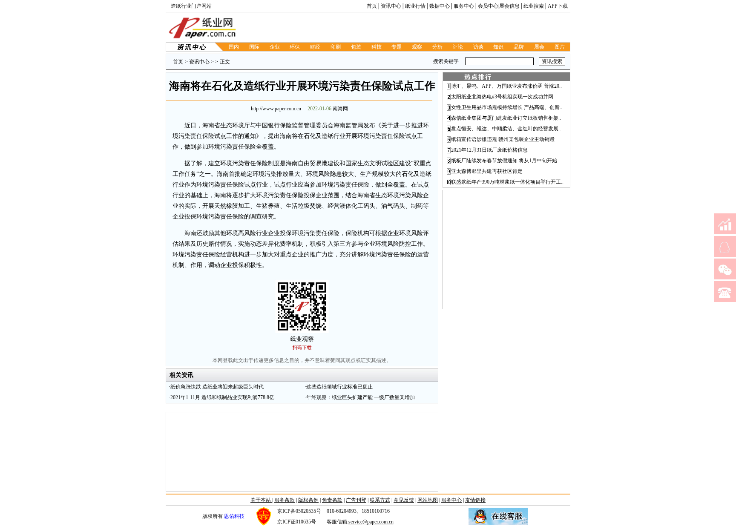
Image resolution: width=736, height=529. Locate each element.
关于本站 (261, 500)
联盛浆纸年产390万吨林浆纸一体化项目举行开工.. (507, 182)
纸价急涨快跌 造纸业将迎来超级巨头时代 (217, 387)
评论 (458, 47)
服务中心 (464, 6)
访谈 (478, 47)
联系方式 (380, 500)
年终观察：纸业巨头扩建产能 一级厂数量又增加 (360, 397)
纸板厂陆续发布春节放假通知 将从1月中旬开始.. (505, 161)
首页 (372, 6)
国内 (234, 47)
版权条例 (308, 500)
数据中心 (439, 6)
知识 (498, 47)
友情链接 (475, 500)
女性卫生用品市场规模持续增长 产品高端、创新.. (506, 107)
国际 (254, 47)
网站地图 (427, 500)
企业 (275, 47)
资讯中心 (391, 6)
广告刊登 (356, 500)
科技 (376, 47)
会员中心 (488, 6)
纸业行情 (415, 6)
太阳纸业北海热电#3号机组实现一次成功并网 (502, 97)
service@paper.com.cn (371, 522)
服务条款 (284, 500)
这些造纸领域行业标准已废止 (339, 387)
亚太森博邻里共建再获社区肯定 (487, 171)
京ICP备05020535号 (299, 511)
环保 (295, 47)
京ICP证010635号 (296, 522)
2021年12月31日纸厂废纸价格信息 (489, 150)
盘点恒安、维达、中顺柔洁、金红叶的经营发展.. (506, 129)
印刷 (336, 47)
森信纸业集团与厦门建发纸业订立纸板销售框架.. (506, 118)
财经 (315, 47)
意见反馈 (404, 500)
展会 (539, 47)
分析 (437, 47)
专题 (396, 47)
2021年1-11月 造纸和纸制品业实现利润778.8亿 (222, 397)
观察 (417, 47)
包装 (356, 47)
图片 (560, 47)
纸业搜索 (533, 6)
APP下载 (558, 6)
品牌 (519, 47)
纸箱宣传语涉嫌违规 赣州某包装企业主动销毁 (503, 139)
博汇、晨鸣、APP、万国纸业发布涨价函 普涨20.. (506, 86)
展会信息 (509, 6)
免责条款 (332, 500)
